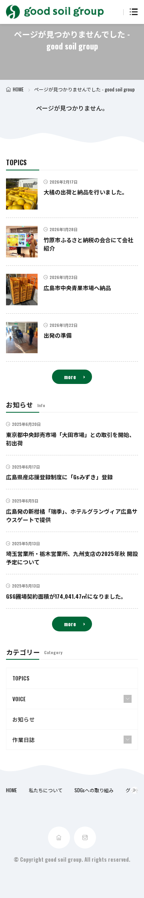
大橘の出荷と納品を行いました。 (86, 192)
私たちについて (45, 790)
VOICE (19, 699)
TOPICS (20, 678)
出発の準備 (58, 335)
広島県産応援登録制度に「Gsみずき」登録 (59, 477)
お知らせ (23, 719)
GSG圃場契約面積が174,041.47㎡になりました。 (66, 596)
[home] (59, 838)
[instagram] (85, 838)
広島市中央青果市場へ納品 (77, 287)
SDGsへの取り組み (94, 790)
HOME (18, 89)
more (70, 377)
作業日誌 (23, 740)
